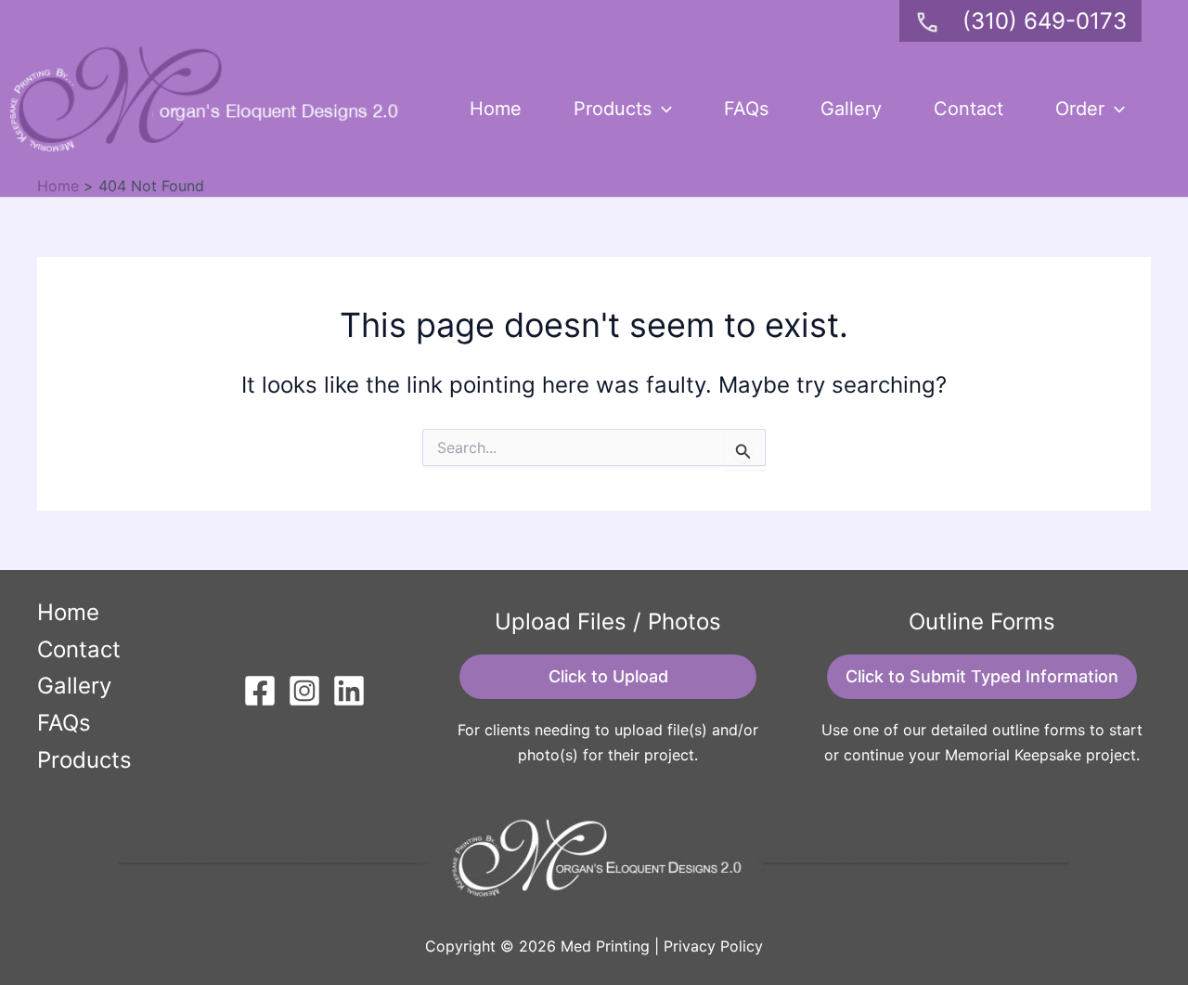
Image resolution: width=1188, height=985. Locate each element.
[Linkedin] (349, 690)
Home (496, 108)
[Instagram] (304, 690)
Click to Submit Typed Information (982, 676)
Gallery (851, 108)
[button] (662, 108)
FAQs (746, 108)
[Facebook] (260, 690)
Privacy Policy (713, 946)
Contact (968, 108)
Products (613, 108)
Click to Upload (608, 676)
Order (1079, 108)
